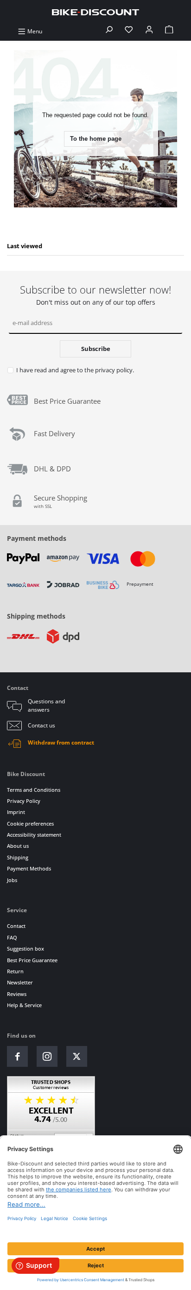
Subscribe (95, 348)
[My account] (149, 31)
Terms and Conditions (33, 789)
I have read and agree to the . (75, 370)
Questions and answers (46, 705)
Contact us (41, 725)
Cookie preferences (30, 823)
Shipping (17, 857)
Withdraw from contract (61, 742)
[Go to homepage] (95, 11)
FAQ (12, 937)
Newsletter (20, 982)
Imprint (16, 811)
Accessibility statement (34, 834)
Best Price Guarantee (32, 960)
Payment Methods (29, 868)
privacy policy (114, 370)
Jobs (12, 880)
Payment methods (36, 538)
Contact (16, 925)
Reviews (16, 993)
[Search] (109, 31)
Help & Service (24, 1005)
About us (18, 845)
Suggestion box (25, 948)
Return (15, 971)
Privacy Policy (23, 800)
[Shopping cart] (169, 31)
